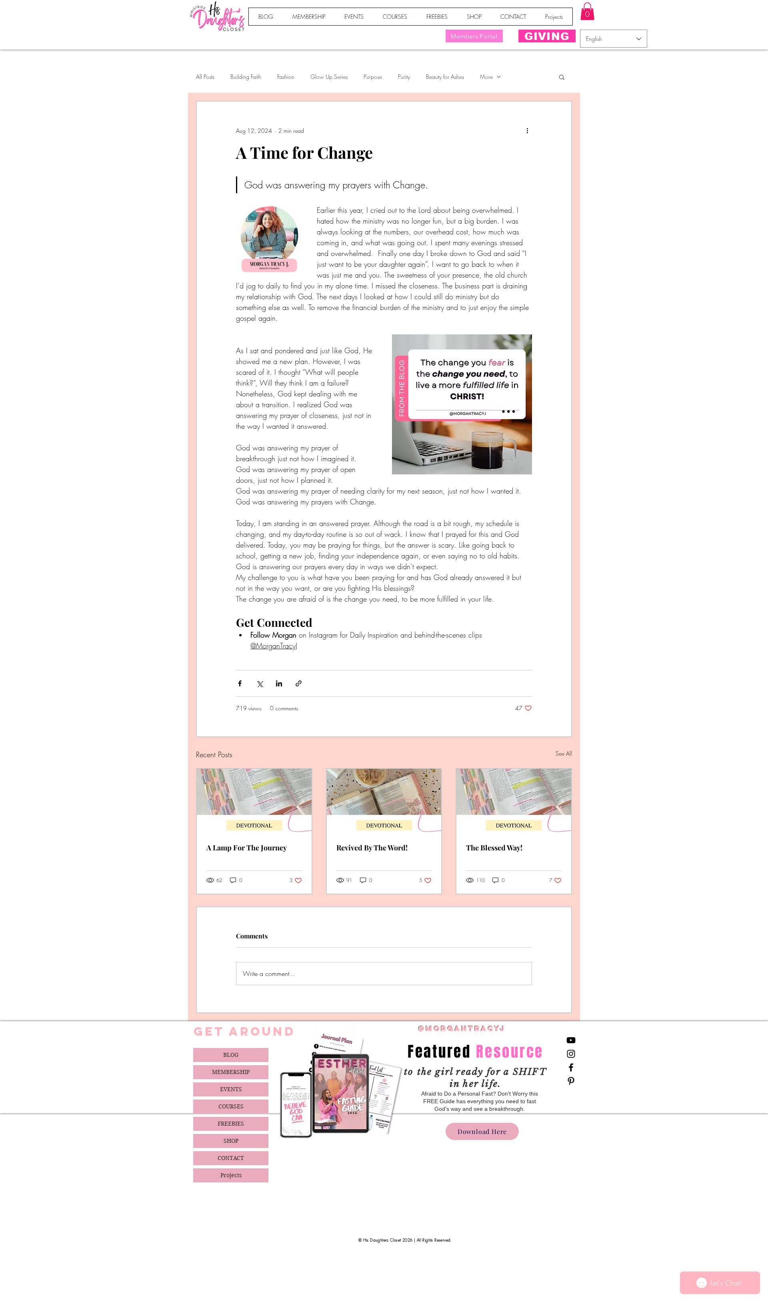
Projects (231, 1175)
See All (564, 753)
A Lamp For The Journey (246, 847)
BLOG (230, 1054)
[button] (587, 11)
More (486, 76)
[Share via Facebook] (240, 683)
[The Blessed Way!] (513, 801)
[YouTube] (571, 1040)
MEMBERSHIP (231, 1072)
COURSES (231, 1106)
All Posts (205, 76)
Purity (404, 76)
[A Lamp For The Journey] (254, 801)
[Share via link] (298, 683)
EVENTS (231, 1089)
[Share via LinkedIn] (279, 683)
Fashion (285, 76)
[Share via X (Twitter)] (259, 683)
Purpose (373, 76)
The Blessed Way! (494, 847)
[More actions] (527, 130)
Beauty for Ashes (445, 76)
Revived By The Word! (372, 847)
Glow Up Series (329, 76)
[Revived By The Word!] (384, 801)
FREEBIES (231, 1123)
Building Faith (245, 76)
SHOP (231, 1140)
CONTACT (231, 1158)
